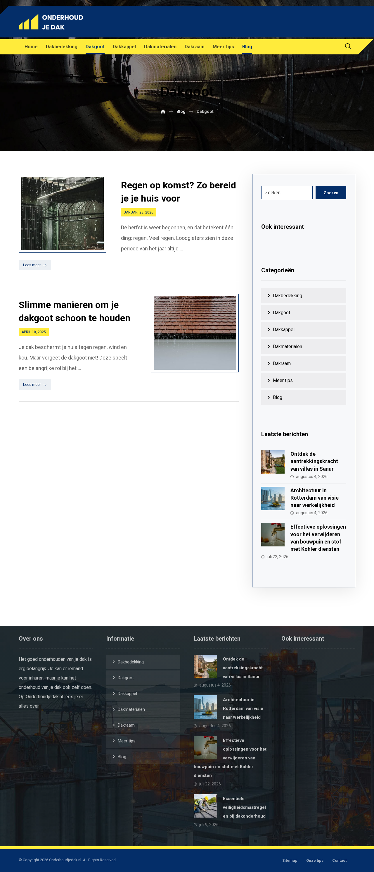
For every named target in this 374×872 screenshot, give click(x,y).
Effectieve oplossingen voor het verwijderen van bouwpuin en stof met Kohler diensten (230, 758)
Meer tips (283, 380)
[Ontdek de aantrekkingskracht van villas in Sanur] (273, 462)
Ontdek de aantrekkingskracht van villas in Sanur (314, 461)
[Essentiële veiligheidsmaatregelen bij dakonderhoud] (205, 806)
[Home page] (163, 111)
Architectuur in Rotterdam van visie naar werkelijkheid (314, 497)
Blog (277, 397)
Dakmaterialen (287, 346)
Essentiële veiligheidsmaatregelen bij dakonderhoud (244, 807)
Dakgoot (281, 312)
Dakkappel (284, 329)
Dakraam (282, 363)
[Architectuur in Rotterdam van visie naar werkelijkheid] (273, 498)
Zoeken (330, 192)
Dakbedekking (287, 295)
